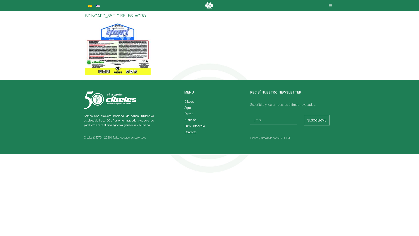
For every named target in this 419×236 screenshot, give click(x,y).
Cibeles (189, 102)
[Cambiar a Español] (90, 6)
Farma (188, 114)
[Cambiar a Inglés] (98, 6)
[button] (330, 6)
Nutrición (190, 120)
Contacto (190, 132)
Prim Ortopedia (194, 126)
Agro (187, 108)
